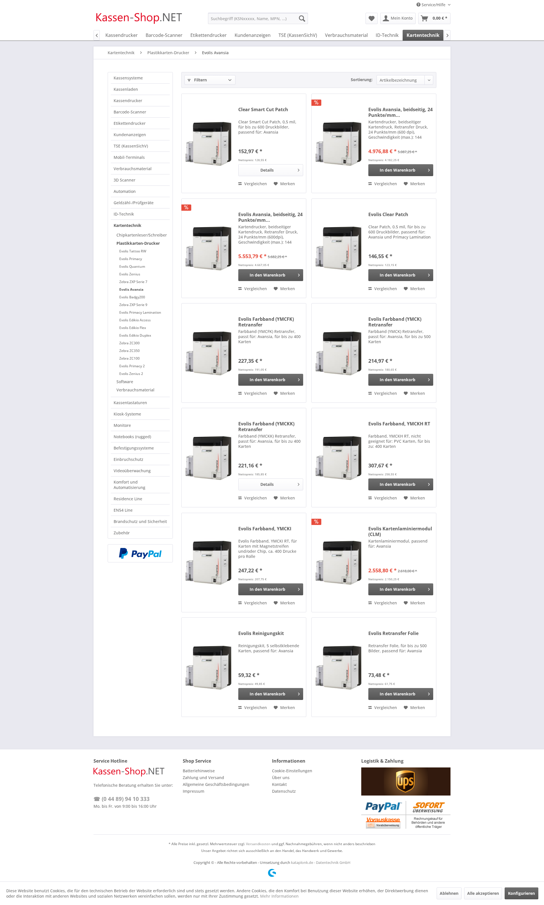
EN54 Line (123, 510)
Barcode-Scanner (130, 112)
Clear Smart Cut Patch (263, 110)
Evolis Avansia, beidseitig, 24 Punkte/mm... (400, 112)
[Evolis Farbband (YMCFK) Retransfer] (208, 353)
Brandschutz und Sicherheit (140, 521)
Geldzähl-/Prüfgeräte (134, 202)
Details (267, 170)
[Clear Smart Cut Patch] (208, 143)
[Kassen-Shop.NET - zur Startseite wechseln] (139, 20)
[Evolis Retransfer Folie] (338, 667)
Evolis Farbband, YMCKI (264, 529)
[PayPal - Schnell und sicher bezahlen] (140, 553)
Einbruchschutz (128, 459)
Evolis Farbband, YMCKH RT (399, 424)
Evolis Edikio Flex (132, 327)
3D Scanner (124, 180)
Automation (125, 191)
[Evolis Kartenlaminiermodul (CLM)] (338, 562)
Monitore (122, 425)
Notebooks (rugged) (132, 436)
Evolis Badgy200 (132, 297)
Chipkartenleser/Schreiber (141, 235)
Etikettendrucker (130, 123)
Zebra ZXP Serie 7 (133, 281)
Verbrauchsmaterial (133, 168)
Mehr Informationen (279, 896)
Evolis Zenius (129, 274)
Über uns (281, 777)
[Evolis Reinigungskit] (208, 667)
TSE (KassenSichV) (131, 146)
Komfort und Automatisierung (129, 484)
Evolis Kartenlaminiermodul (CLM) (400, 531)
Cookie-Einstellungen (292, 770)
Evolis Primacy (130, 258)
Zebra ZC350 (129, 350)
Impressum (193, 791)
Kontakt (279, 784)
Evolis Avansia (131, 289)
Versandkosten (258, 843)
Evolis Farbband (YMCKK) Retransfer (266, 426)
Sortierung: (362, 79)
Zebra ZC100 (129, 358)
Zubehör (122, 532)
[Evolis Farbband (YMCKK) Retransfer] (208, 457)
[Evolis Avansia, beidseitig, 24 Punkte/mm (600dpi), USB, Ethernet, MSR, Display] (208, 248)
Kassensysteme (128, 78)
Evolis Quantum (132, 266)
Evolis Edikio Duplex (135, 335)
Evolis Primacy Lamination (140, 312)
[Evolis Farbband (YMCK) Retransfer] (338, 353)
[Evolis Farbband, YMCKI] (208, 562)
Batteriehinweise (199, 770)
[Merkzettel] (372, 18)
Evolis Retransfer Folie (393, 633)
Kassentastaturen (130, 402)
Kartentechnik (127, 225)
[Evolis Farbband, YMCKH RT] (338, 457)
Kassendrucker (128, 100)
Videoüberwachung (132, 470)
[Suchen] (302, 18)
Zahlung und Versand (203, 777)
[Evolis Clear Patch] (338, 248)
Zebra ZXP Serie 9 (133, 304)
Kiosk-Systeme (127, 414)
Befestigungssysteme (134, 448)
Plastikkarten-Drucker (138, 243)
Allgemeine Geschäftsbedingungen (216, 784)
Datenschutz (284, 791)
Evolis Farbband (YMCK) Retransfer (394, 322)
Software (124, 381)
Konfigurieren (521, 893)
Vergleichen (255, 183)
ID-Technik (124, 214)
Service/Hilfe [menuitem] (433, 4)
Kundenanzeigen (130, 134)
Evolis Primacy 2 (132, 366)
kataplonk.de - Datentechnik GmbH (320, 862)
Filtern (200, 80)
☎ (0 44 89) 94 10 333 (122, 799)
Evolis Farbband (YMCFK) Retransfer (266, 322)
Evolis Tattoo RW (132, 251)
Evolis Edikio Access (135, 320)
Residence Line (128, 498)
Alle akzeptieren (483, 893)
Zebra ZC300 (129, 343)
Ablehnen (449, 893)
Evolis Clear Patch (388, 215)
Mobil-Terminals (129, 157)
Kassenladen (126, 89)
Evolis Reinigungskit (261, 633)
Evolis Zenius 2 (131, 373)
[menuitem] (258, 18)
